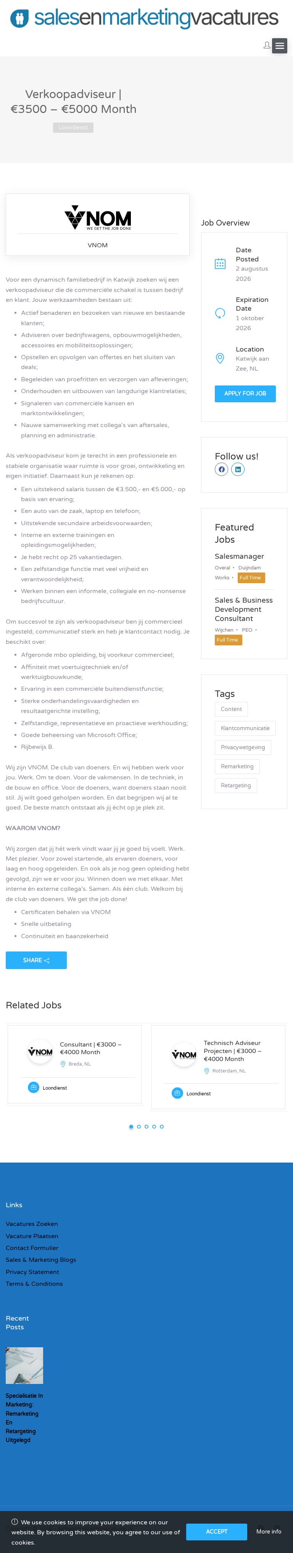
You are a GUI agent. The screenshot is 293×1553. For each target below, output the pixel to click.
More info (269, 1532)
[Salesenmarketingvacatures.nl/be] (146, 17)
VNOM (98, 245)
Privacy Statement (32, 1272)
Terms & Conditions (34, 1284)
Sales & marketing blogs (41, 1260)
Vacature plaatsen (32, 1236)
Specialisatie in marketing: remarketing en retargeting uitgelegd (24, 1418)
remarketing (237, 766)
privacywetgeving (243, 747)
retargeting (236, 785)
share (32, 960)
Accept (217, 1532)
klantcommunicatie (245, 728)
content (231, 709)
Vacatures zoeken (32, 1224)
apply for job (245, 393)
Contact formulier (32, 1248)
